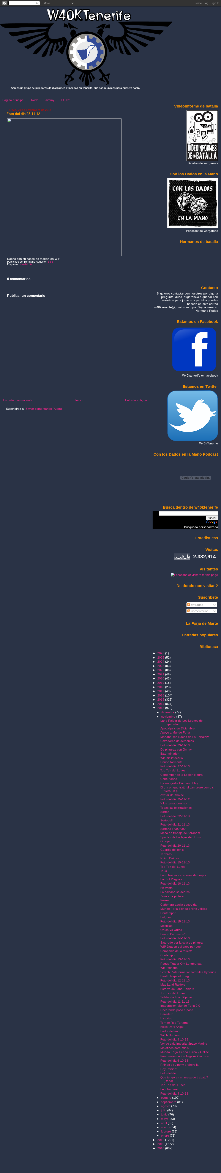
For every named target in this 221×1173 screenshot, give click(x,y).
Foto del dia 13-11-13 (175, 959)
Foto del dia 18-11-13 (175, 883)
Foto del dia (168, 1073)
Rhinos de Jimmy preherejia (179, 1064)
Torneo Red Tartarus (174, 1022)
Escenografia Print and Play (179, 783)
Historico (166, 1018)
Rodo (34, 100)
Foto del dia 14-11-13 (175, 938)
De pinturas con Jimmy (176, 749)
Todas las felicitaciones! (176, 807)
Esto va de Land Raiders (177, 989)
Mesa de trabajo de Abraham (180, 833)
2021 (161, 674)
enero (165, 1135)
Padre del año (170, 1031)
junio (164, 1114)
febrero (166, 1131)
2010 (161, 1148)
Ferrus (164, 900)
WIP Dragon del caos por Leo (180, 946)
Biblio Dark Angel (171, 1026)
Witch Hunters (170, 1035)
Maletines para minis (174, 1048)
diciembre (168, 712)
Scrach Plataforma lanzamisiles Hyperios (188, 972)
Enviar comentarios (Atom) (43, 408)
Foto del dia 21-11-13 (175, 824)
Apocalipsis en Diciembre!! (178, 728)
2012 (161, 1140)
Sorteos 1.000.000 (173, 828)
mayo (165, 1118)
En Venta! (167, 887)
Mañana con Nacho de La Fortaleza (185, 736)
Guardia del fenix (172, 849)
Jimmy (50, 100)
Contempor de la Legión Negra (181, 774)
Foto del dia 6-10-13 (174, 1060)
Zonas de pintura (172, 896)
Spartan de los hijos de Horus (180, 837)
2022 (161, 670)
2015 (161, 699)
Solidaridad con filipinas (176, 997)
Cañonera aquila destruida (178, 904)
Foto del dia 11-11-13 (174, 1001)
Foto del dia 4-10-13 (174, 1093)
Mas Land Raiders (172, 984)
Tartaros (166, 854)
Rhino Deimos (170, 858)
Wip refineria (169, 967)
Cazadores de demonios (177, 741)
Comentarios (199, 611)
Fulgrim (165, 917)
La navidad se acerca (175, 892)
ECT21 (66, 100)
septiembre (169, 1102)
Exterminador (169, 753)
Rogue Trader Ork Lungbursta (181, 963)
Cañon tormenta (171, 762)
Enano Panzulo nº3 (173, 934)
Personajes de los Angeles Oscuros (184, 1056)
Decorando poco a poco (176, 1010)
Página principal (13, 100)
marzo (165, 1127)
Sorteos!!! (167, 820)
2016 (161, 695)
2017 (161, 691)
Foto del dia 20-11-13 (175, 845)
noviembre (168, 716)
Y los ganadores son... (175, 803)
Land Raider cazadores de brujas (183, 875)
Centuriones (168, 778)
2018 (161, 687)
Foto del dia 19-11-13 (175, 862)
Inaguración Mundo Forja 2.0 (180, 1005)
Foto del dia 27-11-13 (175, 766)
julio (164, 1110)
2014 (161, 704)
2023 (161, 666)
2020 (161, 678)
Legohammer (169, 1089)
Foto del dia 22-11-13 (175, 816)
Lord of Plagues (171, 879)
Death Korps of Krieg (174, 976)
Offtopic (165, 841)
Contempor (168, 913)
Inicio (78, 400)
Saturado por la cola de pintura (181, 942)
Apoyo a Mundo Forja (175, 732)
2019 (161, 682)
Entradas (196, 604)
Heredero (166, 1014)
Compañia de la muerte (176, 951)
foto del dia (25, 264)
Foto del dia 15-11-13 (175, 921)
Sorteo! (165, 811)
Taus (163, 870)
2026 (161, 653)
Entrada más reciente (17, 400)
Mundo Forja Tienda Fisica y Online (184, 1052)
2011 (161, 1144)
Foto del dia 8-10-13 (174, 1039)
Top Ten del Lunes (172, 770)
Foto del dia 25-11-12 (23, 114)
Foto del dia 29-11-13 (175, 745)
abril (164, 1123)
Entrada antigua (136, 400)
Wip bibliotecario (171, 758)
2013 (161, 708)
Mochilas (166, 925)
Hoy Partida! (168, 1069)
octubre (166, 1097)
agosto (166, 1106)
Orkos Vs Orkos (171, 930)
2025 (161, 657)
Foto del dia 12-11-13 (175, 980)
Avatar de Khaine (172, 795)
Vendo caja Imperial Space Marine (183, 1043)
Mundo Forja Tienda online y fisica (183, 908)
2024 (161, 661)
